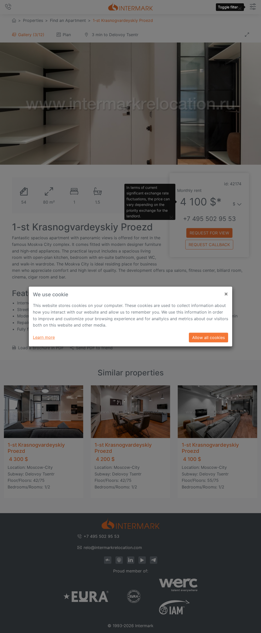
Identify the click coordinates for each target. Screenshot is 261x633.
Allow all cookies (208, 337)
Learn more (44, 337)
